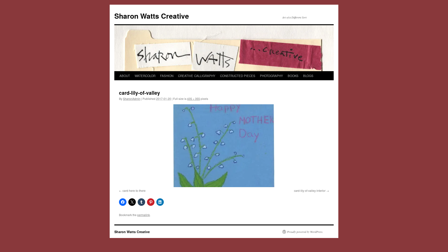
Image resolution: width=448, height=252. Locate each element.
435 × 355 (193, 99)
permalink (143, 215)
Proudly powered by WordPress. (305, 232)
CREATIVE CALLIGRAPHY (196, 76)
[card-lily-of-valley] (224, 145)
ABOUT (124, 76)
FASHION (166, 76)
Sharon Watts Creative (151, 16)
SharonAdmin (131, 99)
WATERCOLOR (145, 76)
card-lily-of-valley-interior (310, 190)
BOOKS (293, 76)
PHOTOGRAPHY (271, 76)
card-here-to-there (134, 190)
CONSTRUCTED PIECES (237, 76)
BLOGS (308, 76)
